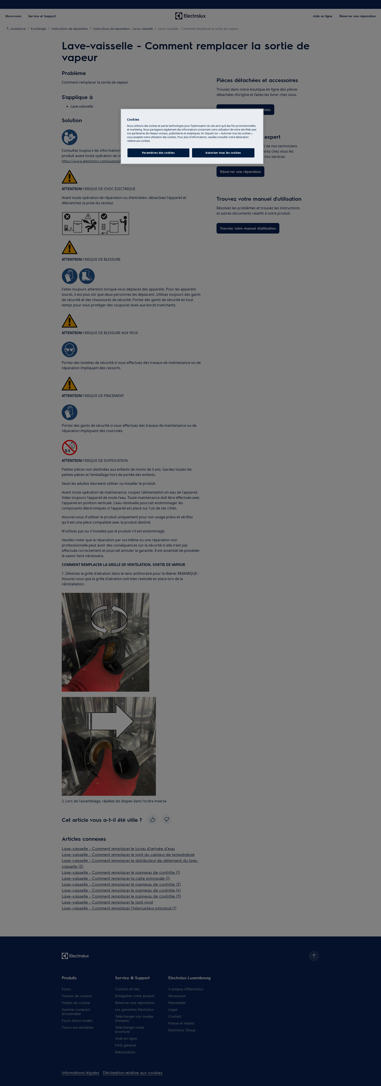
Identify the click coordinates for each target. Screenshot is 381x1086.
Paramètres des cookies (158, 152)
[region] (192, 136)
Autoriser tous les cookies (223, 152)
